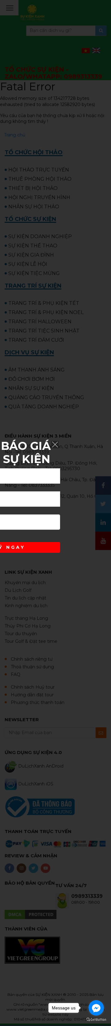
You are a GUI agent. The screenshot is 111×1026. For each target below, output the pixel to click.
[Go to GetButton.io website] (96, 1020)
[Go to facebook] (96, 1008)
